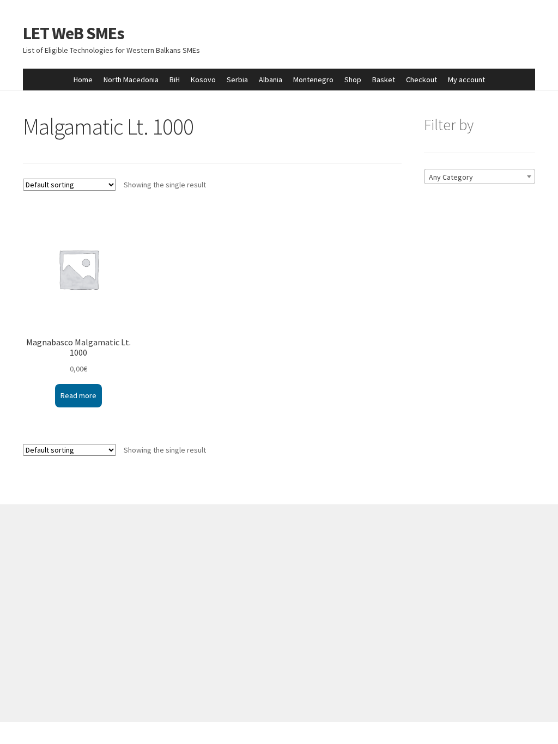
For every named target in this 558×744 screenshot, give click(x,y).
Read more (78, 395)
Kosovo (203, 79)
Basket (383, 79)
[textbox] (479, 177)
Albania (270, 79)
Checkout (421, 79)
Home (83, 79)
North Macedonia (131, 79)
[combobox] (479, 176)
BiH (174, 79)
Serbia (237, 79)
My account (466, 79)
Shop (352, 79)
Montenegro (313, 79)
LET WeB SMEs (73, 33)
